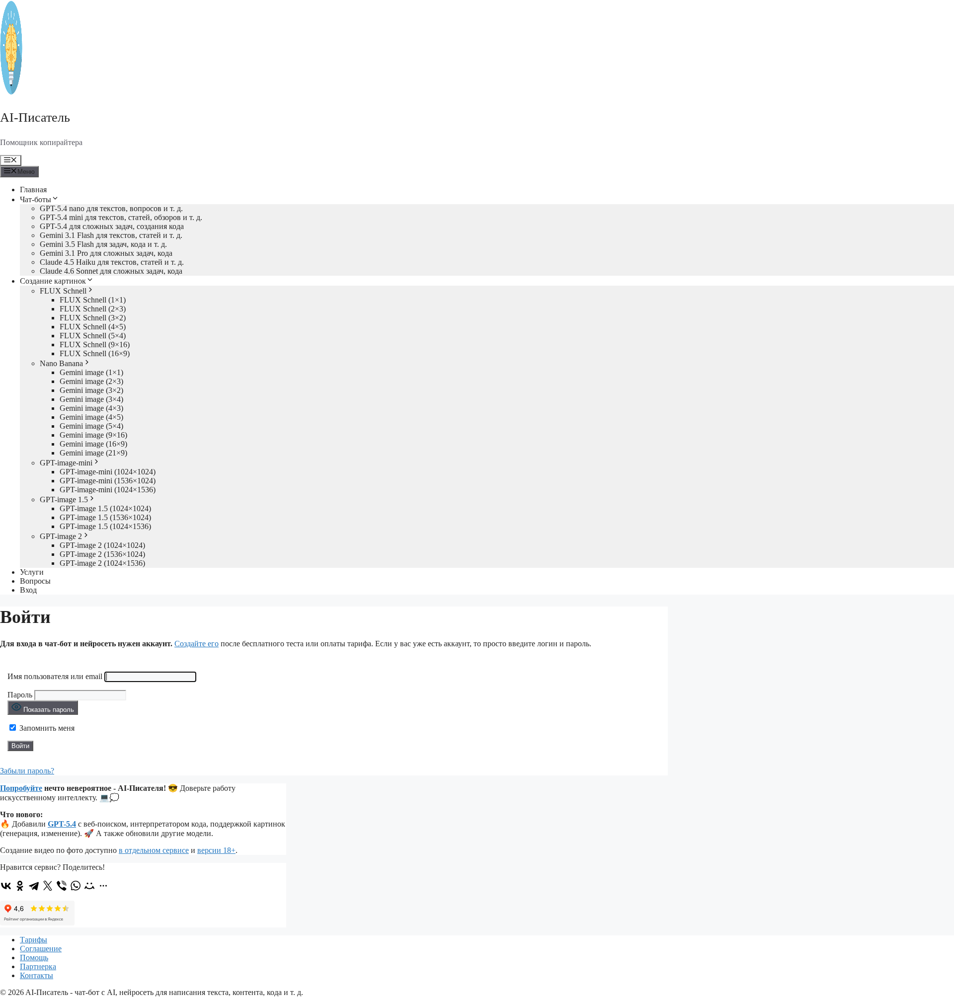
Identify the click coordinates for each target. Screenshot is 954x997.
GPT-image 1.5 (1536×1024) (105, 517)
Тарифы (33, 939)
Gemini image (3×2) (91, 390)
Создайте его (196, 643)
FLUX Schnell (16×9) (95, 353)
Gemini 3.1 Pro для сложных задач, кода (106, 253)
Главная (33, 189)
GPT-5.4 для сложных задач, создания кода (112, 226)
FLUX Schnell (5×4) (93, 335)
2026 (16, 992)
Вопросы (35, 581)
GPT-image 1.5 (64, 499)
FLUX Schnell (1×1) (93, 300)
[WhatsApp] (75, 886)
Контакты (36, 975)
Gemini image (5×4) (91, 426)
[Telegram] (34, 886)
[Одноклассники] (20, 886)
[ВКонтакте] (6, 886)
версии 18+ (216, 850)
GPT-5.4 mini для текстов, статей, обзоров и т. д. (121, 217)
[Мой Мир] (89, 886)
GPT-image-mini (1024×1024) (108, 471)
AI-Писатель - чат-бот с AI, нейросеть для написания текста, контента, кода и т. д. (164, 992)
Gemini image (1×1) (91, 372)
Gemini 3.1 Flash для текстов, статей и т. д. (111, 235)
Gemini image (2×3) (91, 381)
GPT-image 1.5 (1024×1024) (105, 508)
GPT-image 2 (61, 536)
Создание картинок (53, 281)
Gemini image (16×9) (93, 444)
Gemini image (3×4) (91, 399)
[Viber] (62, 886)
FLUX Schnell (63, 291)
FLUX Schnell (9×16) (95, 344)
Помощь (34, 957)
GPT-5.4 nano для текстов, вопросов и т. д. (111, 208)
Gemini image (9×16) (93, 435)
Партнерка (38, 966)
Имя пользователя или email (54, 676)
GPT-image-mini (66, 463)
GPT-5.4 (62, 824)
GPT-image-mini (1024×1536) (108, 489)
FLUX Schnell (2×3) (93, 309)
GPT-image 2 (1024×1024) (102, 545)
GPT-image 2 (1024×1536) (102, 563)
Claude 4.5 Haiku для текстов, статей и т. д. (112, 262)
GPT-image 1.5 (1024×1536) (105, 526)
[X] (48, 886)
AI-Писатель (35, 117)
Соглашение (41, 948)
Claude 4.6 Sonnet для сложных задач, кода (111, 271)
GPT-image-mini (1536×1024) (108, 480)
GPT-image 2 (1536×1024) (102, 554)
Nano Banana (61, 363)
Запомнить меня (46, 728)
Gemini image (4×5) (91, 417)
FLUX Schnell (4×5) (93, 326)
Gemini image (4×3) (91, 408)
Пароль (19, 694)
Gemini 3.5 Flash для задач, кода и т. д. (103, 244)
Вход (28, 590)
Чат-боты (35, 199)
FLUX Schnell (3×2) (93, 317)
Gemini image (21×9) (93, 453)
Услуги (32, 572)
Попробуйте (21, 788)
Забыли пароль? (27, 771)
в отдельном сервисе (154, 850)
